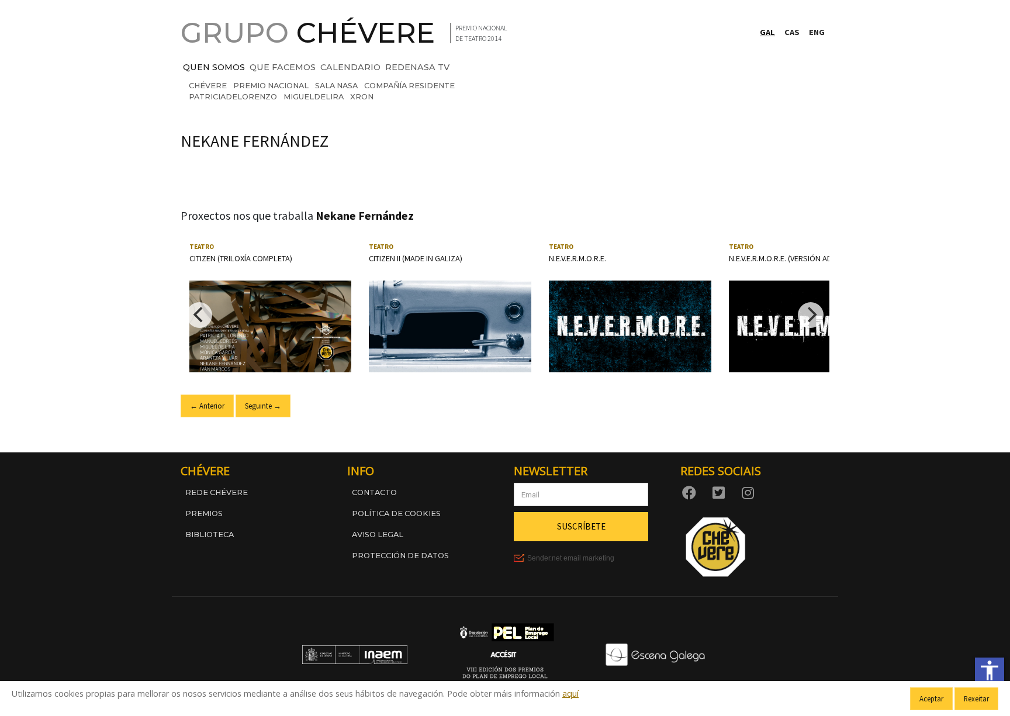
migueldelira (313, 96)
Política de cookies (396, 513)
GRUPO (308, 33)
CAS (792, 32)
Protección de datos (400, 555)
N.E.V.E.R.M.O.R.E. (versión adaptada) (795, 258)
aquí (570, 693)
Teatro (201, 247)
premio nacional (271, 85)
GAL (767, 32)
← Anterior (207, 405)
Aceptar (931, 698)
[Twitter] (721, 491)
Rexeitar (976, 698)
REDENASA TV (417, 67)
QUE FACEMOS (283, 67)
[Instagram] (750, 491)
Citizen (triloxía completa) (240, 258)
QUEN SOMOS (214, 67)
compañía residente (409, 85)
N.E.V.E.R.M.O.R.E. (577, 258)
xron (361, 96)
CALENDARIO (350, 67)
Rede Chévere (216, 492)
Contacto (374, 492)
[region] (505, 315)
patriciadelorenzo (233, 96)
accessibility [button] (989, 670)
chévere (208, 85)
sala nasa (336, 85)
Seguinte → (263, 405)
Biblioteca (209, 534)
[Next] (811, 315)
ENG (817, 32)
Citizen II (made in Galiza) (415, 258)
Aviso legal (377, 534)
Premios (204, 513)
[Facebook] (691, 491)
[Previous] (199, 315)
